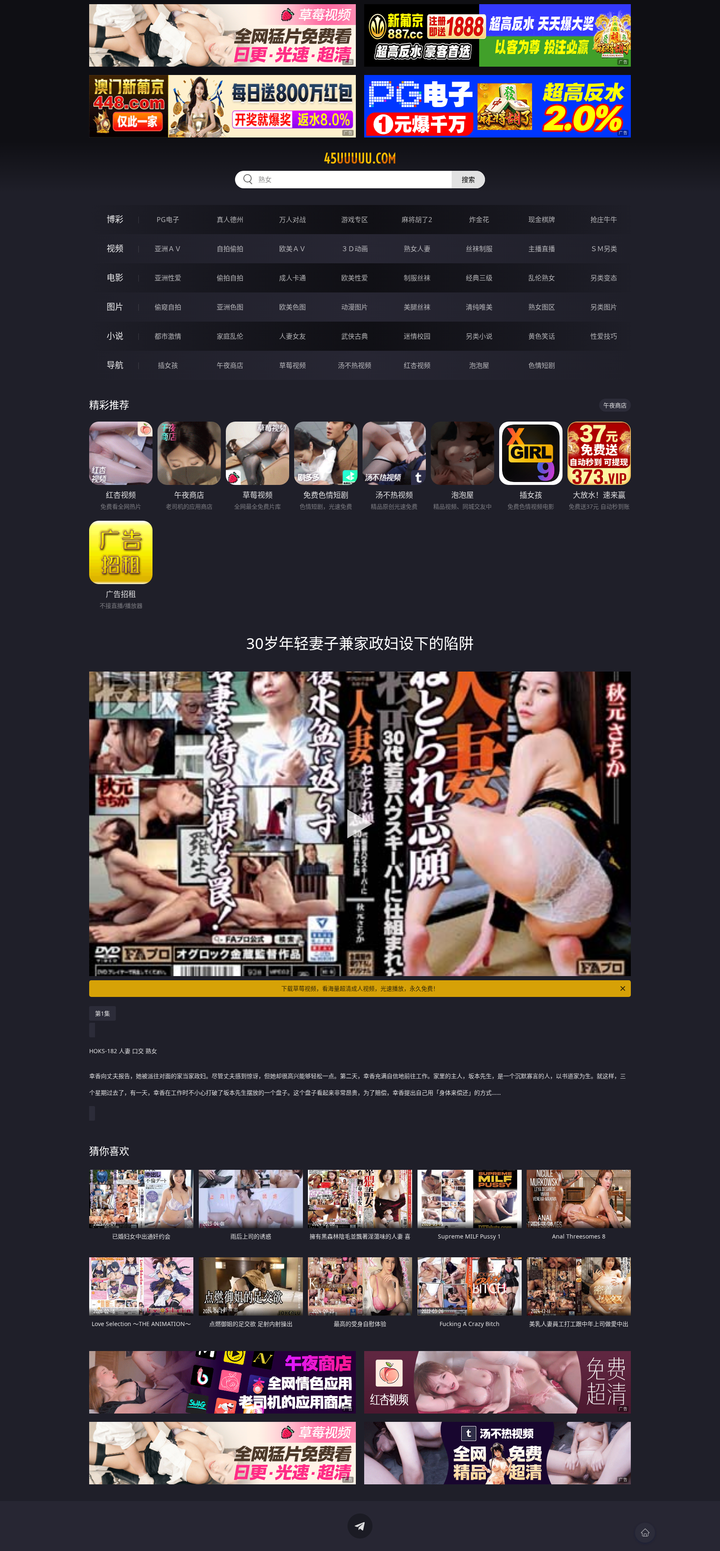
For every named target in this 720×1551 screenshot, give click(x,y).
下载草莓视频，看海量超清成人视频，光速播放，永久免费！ (360, 988)
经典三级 (479, 277)
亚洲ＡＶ (168, 248)
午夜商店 (230, 365)
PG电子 (168, 219)
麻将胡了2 (417, 219)
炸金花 (479, 219)
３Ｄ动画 (354, 248)
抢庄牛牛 (603, 219)
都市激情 (168, 336)
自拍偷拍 (230, 248)
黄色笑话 (541, 336)
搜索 (468, 179)
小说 (115, 336)
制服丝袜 (417, 277)
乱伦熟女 (541, 277)
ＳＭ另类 (603, 248)
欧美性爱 (354, 277)
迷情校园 (417, 336)
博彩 (115, 219)
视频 (115, 248)
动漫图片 (354, 307)
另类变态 (603, 277)
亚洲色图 (230, 307)
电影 (115, 277)
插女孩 (168, 365)
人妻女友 (292, 336)
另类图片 (603, 307)
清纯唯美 (479, 307)
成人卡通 (292, 277)
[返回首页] (645, 1533)
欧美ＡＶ (292, 248)
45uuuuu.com (360, 158)
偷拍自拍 (230, 277)
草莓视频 (292, 365)
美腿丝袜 (417, 307)
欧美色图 (292, 307)
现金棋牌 (541, 219)
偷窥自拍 (168, 307)
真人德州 (230, 219)
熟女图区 (541, 307)
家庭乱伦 (230, 336)
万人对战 (292, 219)
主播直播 (541, 248)
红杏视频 (417, 365)
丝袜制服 (479, 248)
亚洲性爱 (168, 277)
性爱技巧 (603, 336)
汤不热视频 (354, 365)
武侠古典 (354, 336)
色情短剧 (541, 365)
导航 (115, 365)
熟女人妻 (417, 248)
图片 (115, 306)
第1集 (102, 1013)
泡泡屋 (479, 365)
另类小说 (479, 336)
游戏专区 (354, 219)
